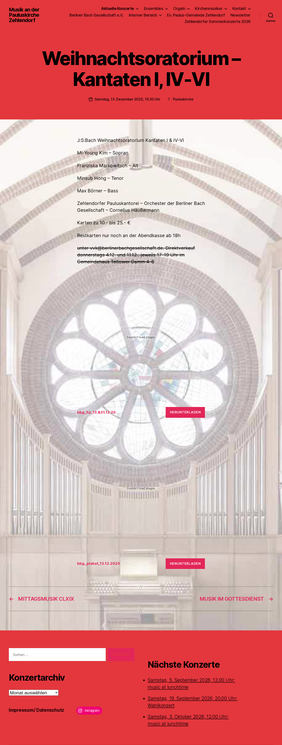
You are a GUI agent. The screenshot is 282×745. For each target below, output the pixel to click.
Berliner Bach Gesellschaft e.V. (96, 15)
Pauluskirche (183, 99)
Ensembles (153, 8)
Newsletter (240, 15)
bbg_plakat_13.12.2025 (98, 563)
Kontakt (239, 8)
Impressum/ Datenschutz (36, 710)
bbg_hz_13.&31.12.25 (96, 412)
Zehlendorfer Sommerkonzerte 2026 (217, 21)
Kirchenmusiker (209, 8)
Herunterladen (185, 412)
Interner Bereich (143, 15)
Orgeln (179, 8)
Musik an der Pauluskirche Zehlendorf (24, 15)
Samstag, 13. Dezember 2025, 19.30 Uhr (127, 99)
